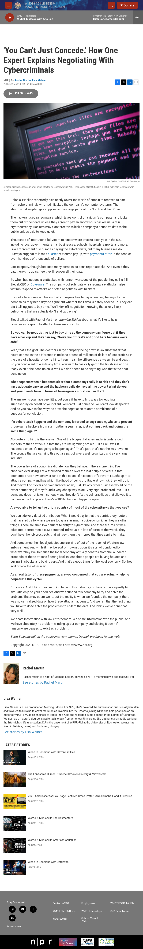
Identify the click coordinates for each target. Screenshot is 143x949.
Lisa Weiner (39, 80)
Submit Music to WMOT (90, 919)
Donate (128, 5)
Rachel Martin (22, 80)
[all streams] (138, 17)
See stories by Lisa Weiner (22, 732)
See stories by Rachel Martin (44, 682)
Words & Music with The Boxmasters (50, 818)
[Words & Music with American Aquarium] (14, 845)
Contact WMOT (61, 903)
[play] (9, 18)
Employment (88, 903)
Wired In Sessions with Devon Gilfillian (51, 752)
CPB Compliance (119, 911)
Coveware (37, 284)
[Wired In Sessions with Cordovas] (14, 867)
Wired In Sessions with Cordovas (48, 862)
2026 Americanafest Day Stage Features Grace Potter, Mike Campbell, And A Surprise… (81, 796)
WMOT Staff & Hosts (64, 911)
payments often (101, 254)
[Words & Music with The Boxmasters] (14, 823)
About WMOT (60, 919)
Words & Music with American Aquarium (52, 840)
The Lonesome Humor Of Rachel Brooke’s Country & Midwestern (67, 774)
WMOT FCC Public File (122, 903)
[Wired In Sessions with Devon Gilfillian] (14, 757)
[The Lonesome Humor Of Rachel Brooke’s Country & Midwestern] (14, 779)
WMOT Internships (91, 911)
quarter (53, 254)
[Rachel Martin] (11, 673)
